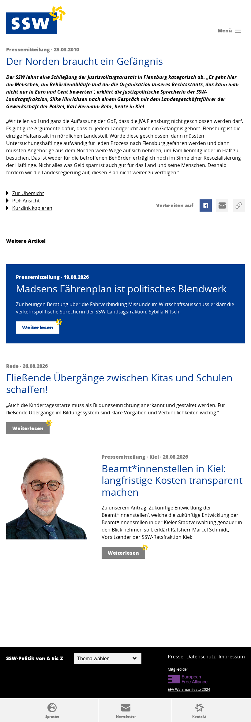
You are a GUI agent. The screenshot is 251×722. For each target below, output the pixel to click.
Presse (175, 656)
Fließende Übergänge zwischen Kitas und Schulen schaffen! (119, 383)
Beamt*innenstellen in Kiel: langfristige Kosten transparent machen (172, 480)
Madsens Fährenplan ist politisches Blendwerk (121, 288)
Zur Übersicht (28, 193)
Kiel (154, 457)
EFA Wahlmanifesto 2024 (189, 689)
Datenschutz (200, 656)
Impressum (232, 656)
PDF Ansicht (26, 200)
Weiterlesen (37, 327)
